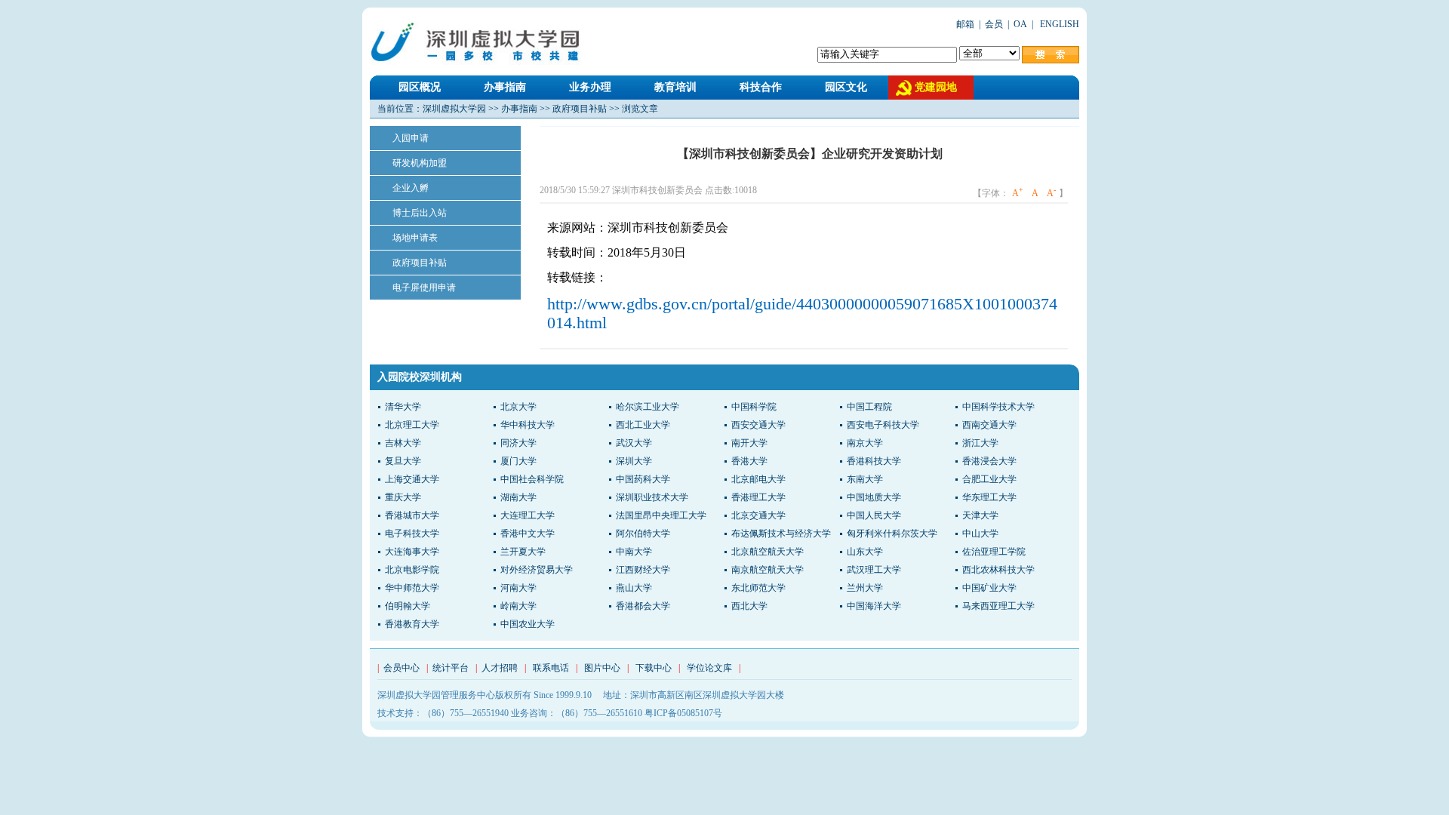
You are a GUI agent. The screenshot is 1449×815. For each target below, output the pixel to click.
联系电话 (551, 668)
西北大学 (749, 606)
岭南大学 (518, 606)
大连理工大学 (527, 515)
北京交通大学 (758, 515)
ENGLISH (1058, 24)
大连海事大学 (412, 551)
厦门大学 (518, 461)
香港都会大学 (643, 606)
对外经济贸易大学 (536, 569)
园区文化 (846, 87)
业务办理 (590, 87)
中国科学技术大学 (998, 406)
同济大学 (518, 443)
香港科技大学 (874, 461)
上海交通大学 (412, 479)
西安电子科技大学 (883, 425)
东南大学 (865, 479)
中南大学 (634, 551)
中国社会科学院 (532, 479)
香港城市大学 (412, 515)
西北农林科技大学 (998, 569)
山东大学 (865, 551)
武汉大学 (634, 443)
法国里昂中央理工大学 (661, 515)
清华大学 (403, 406)
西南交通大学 (989, 425)
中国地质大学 (874, 497)
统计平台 (450, 668)
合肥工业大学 (989, 479)
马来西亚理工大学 (998, 606)
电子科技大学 (412, 533)
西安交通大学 (758, 425)
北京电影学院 (412, 569)
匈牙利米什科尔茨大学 (892, 533)
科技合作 (761, 87)
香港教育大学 (412, 624)
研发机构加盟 (419, 163)
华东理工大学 (989, 497)
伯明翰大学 (407, 606)
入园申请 (410, 138)
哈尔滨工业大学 (647, 406)
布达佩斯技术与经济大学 (781, 533)
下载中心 (653, 668)
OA (1020, 24)
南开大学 (749, 443)
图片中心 (602, 668)
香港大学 (749, 461)
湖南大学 (518, 497)
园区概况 (419, 87)
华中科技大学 (527, 425)
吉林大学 (403, 443)
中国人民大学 (874, 515)
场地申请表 (415, 237)
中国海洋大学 (874, 606)
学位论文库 (709, 668)
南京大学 (865, 443)
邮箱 (965, 24)
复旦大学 (403, 461)
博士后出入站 (419, 213)
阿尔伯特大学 (643, 533)
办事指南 (505, 87)
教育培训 (675, 87)
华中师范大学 (412, 588)
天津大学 (980, 515)
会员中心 (401, 668)
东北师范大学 (758, 588)
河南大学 (518, 588)
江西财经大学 (643, 569)
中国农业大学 (527, 624)
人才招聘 (499, 668)
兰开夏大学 (523, 551)
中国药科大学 (643, 479)
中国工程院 (869, 406)
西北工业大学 (643, 425)
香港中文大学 (527, 533)
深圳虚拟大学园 (454, 108)
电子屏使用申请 (424, 287)
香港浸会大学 (989, 461)
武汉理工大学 (874, 569)
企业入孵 (410, 188)
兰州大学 (865, 588)
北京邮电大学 (758, 479)
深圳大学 (634, 461)
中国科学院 (754, 406)
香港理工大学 (758, 497)
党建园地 (936, 87)
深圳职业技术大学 (652, 497)
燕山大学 (634, 588)
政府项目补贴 (579, 108)
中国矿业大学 (989, 588)
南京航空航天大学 (767, 569)
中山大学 (980, 533)
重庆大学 (403, 497)
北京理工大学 (412, 425)
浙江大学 (980, 443)
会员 (994, 24)
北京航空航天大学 (767, 551)
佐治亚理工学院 (994, 551)
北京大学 (518, 406)
